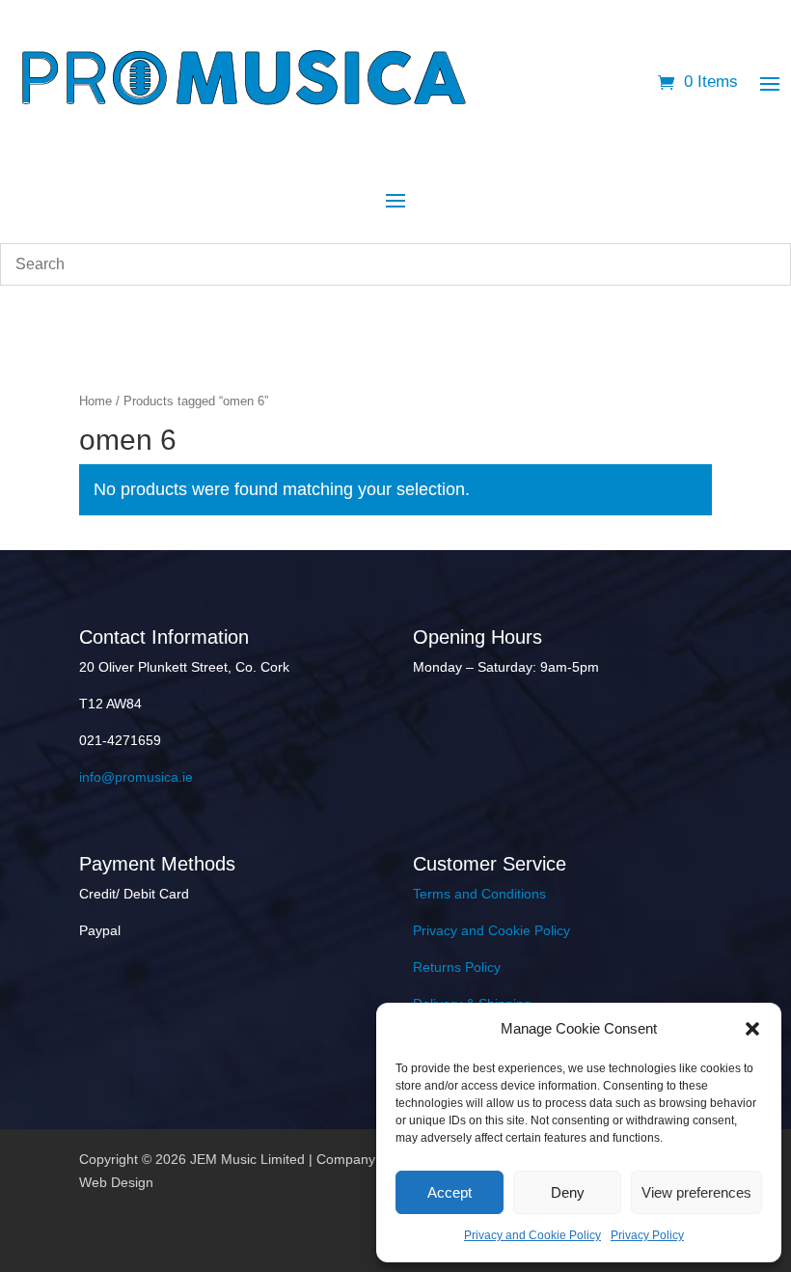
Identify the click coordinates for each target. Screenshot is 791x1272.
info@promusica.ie (136, 777)
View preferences (696, 1192)
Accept (449, 1192)
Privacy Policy (647, 1235)
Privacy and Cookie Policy (532, 1235)
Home (95, 401)
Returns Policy (457, 967)
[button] (752, 1028)
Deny (568, 1192)
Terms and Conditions (479, 893)
